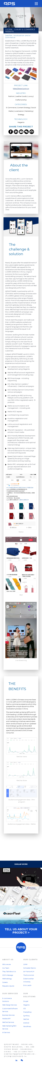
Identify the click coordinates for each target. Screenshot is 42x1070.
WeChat (26, 1019)
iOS (24, 1008)
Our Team (5, 968)
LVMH (25, 964)
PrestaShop (27, 1012)
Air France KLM (28, 971)
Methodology (7, 979)
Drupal (25, 1001)
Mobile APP (6, 1019)
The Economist (28, 975)
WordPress (27, 1026)
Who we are (6, 964)
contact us (21, 842)
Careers (5, 982)
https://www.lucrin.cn (21, 88)
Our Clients (30, 959)
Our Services (10, 993)
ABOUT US (7, 959)
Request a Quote (8, 986)
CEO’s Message (7, 975)
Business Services (8, 1015)
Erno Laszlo (27, 985)
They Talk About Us (9, 971)
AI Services (6, 1032)
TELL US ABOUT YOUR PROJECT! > (21, 931)
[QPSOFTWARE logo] (9, 3)
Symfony (26, 1016)
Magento (26, 1005)
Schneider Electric (29, 968)
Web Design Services (9, 1005)
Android (26, 1023)
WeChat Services (8, 1022)
